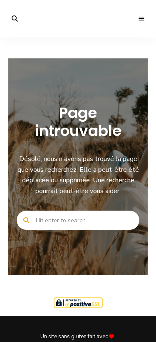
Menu (141, 18)
